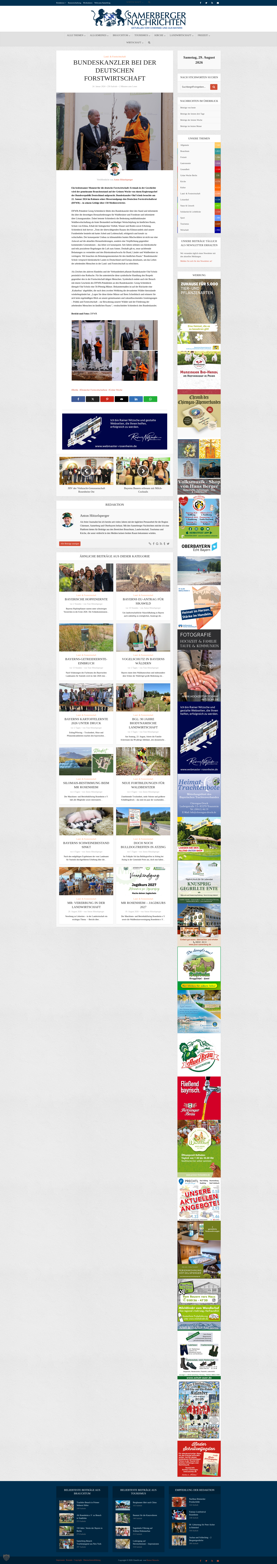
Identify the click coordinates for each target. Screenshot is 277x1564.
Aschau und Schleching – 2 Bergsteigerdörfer (200, 1539)
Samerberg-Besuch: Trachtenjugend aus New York (89, 1542)
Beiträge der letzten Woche (191, 120)
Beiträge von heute (188, 108)
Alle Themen (75, 35)
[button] (91, 350)
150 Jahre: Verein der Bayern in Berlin (89, 1529)
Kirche (159, 35)
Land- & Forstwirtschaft (115, 56)
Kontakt (69, 1560)
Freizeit (203, 35)
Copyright (78, 1560)
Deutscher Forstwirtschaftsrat (94, 390)
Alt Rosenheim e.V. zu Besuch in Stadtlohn (89, 1516)
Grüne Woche (116, 390)
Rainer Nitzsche (153, 1560)
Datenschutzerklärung (92, 1560)
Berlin (75, 390)
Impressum (60, 1560)
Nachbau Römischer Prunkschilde (197, 1500)
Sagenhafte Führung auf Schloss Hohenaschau (142, 1529)
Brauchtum (120, 35)
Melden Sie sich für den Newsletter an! (196, 261)
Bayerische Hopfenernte (86, 599)
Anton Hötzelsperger (123, 179)
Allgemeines (98, 35)
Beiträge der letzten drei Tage (192, 114)
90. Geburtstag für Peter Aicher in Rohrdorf (202, 1526)
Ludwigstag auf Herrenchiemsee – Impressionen (146, 1542)
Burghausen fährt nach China (145, 1502)
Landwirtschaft (180, 35)
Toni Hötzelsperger (95, 604)
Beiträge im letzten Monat (191, 126)
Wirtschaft (133, 42)
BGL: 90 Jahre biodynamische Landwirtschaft (143, 723)
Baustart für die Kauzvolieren (145, 1515)
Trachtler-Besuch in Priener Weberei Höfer (88, 1503)
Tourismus (141, 35)
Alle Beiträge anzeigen (70, 544)
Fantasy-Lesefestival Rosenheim (197, 1513)
